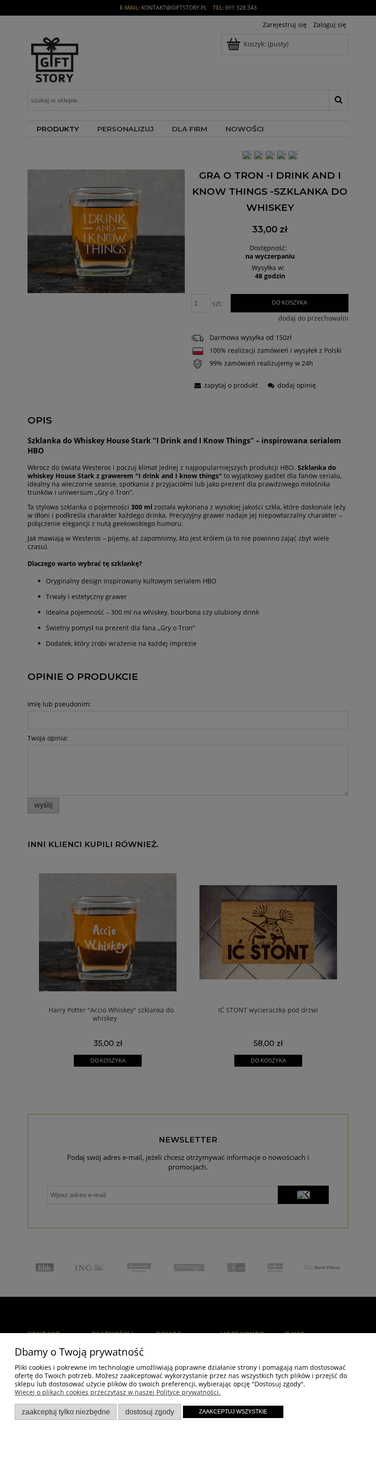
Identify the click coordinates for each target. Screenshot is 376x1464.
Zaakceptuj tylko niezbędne (66, 1411)
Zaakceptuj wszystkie (233, 1411)
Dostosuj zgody (149, 1411)
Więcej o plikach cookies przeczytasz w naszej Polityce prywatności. (118, 1392)
